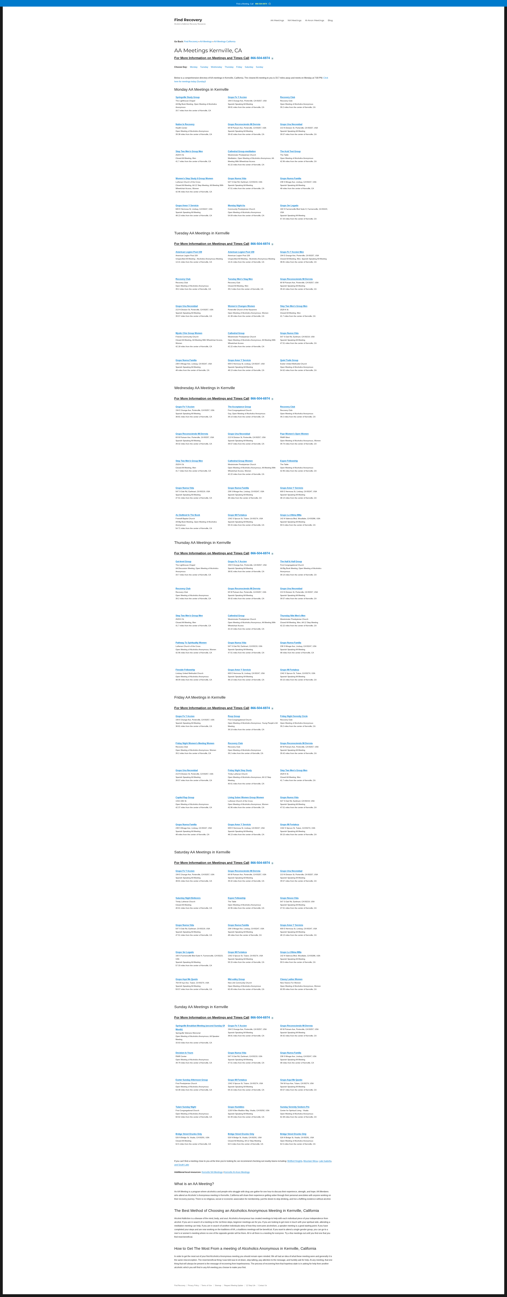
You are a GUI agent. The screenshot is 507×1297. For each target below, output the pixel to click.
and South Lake (181, 1165)
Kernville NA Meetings (212, 1172)
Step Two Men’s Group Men (189, 151)
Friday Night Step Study (240, 770)
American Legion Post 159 (189, 252)
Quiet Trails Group (289, 360)
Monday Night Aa (236, 205)
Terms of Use (206, 1285)
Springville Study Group (188, 97)
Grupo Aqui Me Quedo (187, 979)
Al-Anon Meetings (314, 20)
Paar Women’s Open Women (294, 434)
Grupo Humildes (236, 1107)
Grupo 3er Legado (289, 205)
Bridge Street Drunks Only (189, 1134)
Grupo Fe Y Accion (237, 97)
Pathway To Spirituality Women (191, 643)
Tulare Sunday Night (186, 1107)
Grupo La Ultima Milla (290, 515)
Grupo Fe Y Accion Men (292, 252)
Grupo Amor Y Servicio (187, 205)
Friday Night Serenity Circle (294, 716)
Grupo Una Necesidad (291, 124)
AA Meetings (277, 20)
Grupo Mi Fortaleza (237, 515)
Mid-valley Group (236, 979)
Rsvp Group (234, 716)
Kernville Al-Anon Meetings (237, 1172)
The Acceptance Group (239, 407)
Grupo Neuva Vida (289, 898)
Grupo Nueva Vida (237, 178)
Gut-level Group (183, 561)
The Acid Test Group (290, 151)
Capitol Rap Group (185, 797)
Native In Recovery (185, 124)
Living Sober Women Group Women (246, 797)
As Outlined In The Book (188, 515)
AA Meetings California (224, 41)
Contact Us (262, 1285)
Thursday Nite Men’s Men (292, 616)
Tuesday (204, 67)
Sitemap (218, 1285)
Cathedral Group (236, 333)
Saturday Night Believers (188, 898)
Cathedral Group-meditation (242, 151)
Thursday (229, 67)
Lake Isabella (325, 1161)
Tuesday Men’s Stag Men (240, 279)
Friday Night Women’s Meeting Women (195, 743)
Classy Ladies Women (291, 979)
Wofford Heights (294, 1161)
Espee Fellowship (289, 461)
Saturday (249, 67)
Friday (239, 67)
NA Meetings (294, 20)
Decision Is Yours (184, 1053)
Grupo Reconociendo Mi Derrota (244, 124)
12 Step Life (250, 1285)
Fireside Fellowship (185, 670)
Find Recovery (188, 20)
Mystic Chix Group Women (189, 333)
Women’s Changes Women (241, 306)
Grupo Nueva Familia (290, 178)
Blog (330, 20)
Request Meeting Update (233, 1285)
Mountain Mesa (310, 1161)
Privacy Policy (193, 1285)
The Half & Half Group (291, 561)
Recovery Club (287, 97)
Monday (194, 67)
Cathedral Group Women (240, 461)
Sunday (259, 67)
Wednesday (216, 67)
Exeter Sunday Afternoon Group (192, 1080)
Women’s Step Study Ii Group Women (194, 178)
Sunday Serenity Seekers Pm (294, 1107)
